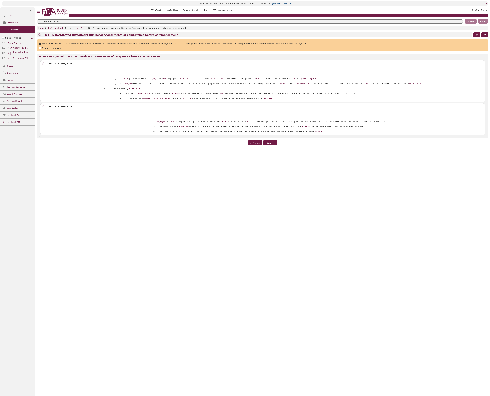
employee (154, 78)
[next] (484, 34)
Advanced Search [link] (190, 10)
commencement (186, 78)
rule (126, 78)
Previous (256, 143)
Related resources (51, 48)
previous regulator (309, 78)
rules (293, 78)
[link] (54, 11)
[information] (32, 38)
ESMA (221, 93)
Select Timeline (13, 37)
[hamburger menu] (38, 11)
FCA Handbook (55, 28)
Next (269, 143)
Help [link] (205, 10)
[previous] (476, 34)
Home (41, 28)
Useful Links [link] (172, 10)
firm (165, 78)
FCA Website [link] (156, 10)
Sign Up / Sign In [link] (479, 10)
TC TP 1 (79, 28)
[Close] (486, 3)
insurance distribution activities (156, 98)
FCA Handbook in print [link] (223, 10)
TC (69, 28)
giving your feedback (281, 3)
